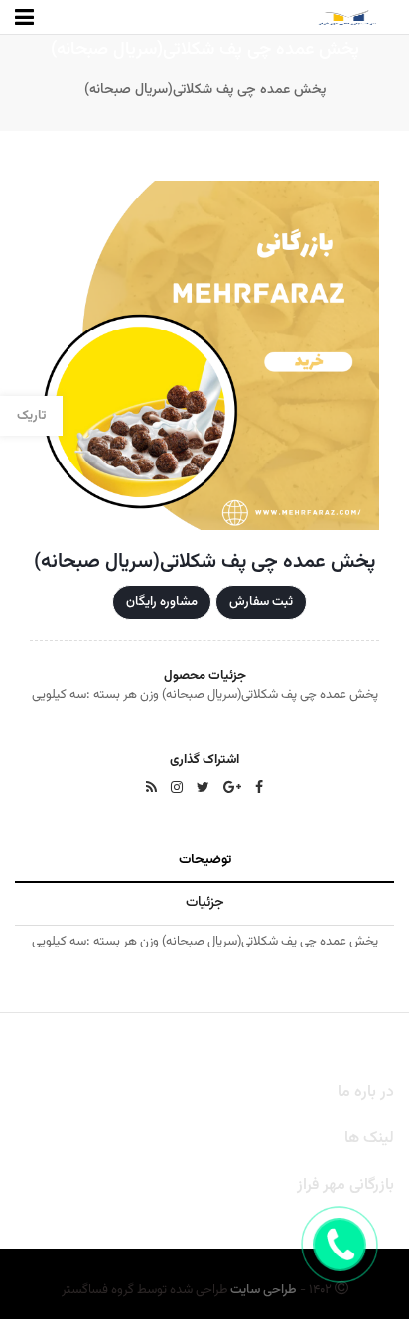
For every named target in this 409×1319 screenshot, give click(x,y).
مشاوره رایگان (162, 602)
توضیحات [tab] (205, 860)
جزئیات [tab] (205, 903)
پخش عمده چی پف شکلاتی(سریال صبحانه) (205, 90)
